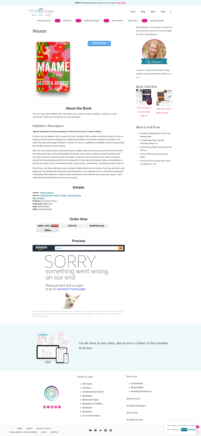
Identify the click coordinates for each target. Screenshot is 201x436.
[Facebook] (95, 430)
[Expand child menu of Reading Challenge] (106, 20)
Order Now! (99, 43)
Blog (143, 12)
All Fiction (87, 384)
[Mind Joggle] (41, 11)
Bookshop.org (97, 225)
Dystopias (87, 396)
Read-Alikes (137, 387)
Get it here (121, 3)
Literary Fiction (74, 195)
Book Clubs (132, 412)
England (41, 198)
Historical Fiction (90, 399)
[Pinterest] (110, 430)
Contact (54, 432)
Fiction (64, 195)
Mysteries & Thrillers (92, 403)
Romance (87, 411)
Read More (192, 429)
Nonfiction (87, 407)
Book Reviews (117, 21)
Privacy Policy (44, 428)
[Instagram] (105, 430)
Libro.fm (72, 225)
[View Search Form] (170, 11)
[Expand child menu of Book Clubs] (144, 20)
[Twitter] (100, 430)
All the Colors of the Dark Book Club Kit (144, 112)
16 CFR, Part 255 (88, 313)
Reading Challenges (136, 405)
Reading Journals (157, 21)
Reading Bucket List (141, 391)
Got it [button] (184, 429)
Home (133, 12)
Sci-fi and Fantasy (91, 415)
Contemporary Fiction (50, 195)
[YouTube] (90, 430)
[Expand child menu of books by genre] (57, 20)
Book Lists (132, 376)
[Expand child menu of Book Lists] (78, 20)
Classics (86, 388)
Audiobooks (137, 383)
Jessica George (47, 193)
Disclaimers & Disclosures (23, 432)
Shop (163, 12)
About (153, 12)
